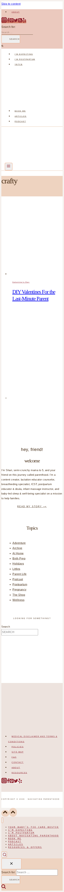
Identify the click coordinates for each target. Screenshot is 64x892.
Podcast (20, 121)
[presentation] (35, 239)
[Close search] (11, 863)
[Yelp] (24, 21)
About (16, 12)
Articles (21, 116)
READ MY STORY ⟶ (32, 506)
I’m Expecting (24, 54)
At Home (18, 553)
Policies (18, 747)
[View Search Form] (4, 855)
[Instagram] (4, 21)
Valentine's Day (21, 282)
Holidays (18, 563)
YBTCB (19, 64)
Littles (16, 568)
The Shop (18, 594)
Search (5, 626)
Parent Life (19, 574)
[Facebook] (8, 21)
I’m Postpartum (25, 59)
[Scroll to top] (5, 813)
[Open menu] (8, 166)
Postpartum (19, 584)
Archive (17, 548)
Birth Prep (18, 558)
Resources (19, 773)
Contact (18, 762)
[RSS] (20, 21)
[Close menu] (2, 820)
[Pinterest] (12, 21)
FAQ (14, 757)
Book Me (20, 111)
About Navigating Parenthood (33, 836)
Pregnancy (19, 589)
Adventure (19, 543)
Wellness (18, 600)
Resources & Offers (25, 847)
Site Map (18, 752)
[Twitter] (16, 21)
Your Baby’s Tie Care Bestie (33, 827)
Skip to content (11, 3)
